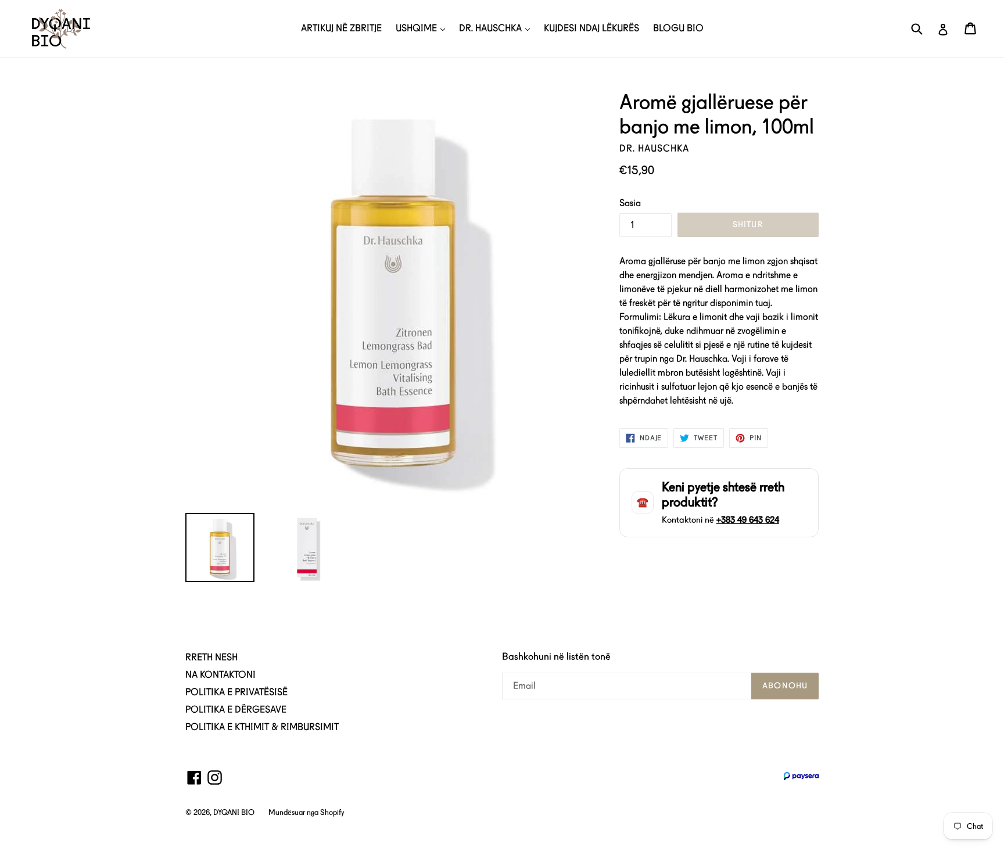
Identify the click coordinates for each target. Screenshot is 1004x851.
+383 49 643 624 (747, 520)
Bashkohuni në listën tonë (556, 656)
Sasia (630, 203)
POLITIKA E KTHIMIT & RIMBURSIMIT (262, 726)
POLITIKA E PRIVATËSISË (236, 692)
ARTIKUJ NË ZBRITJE (341, 28)
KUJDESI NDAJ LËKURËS (591, 28)
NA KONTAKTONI (220, 674)
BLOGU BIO (678, 28)
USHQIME (417, 28)
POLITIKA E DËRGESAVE (235, 709)
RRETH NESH (211, 657)
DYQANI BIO (233, 812)
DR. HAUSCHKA (491, 28)
